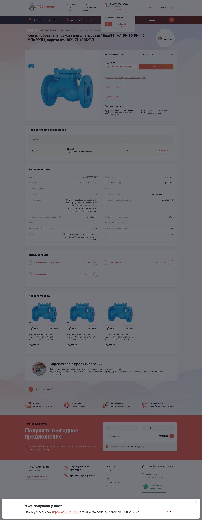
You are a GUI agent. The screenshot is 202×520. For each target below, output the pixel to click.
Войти (172, 511)
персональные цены (65, 512)
